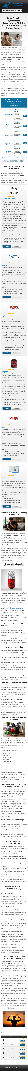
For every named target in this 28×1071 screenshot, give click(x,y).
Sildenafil (3, 628)
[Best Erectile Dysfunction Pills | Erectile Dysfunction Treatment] (13, 7)
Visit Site (7, 246)
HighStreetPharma (8, 199)
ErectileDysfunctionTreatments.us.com (11, 1069)
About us (23, 1069)
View (25, 115)
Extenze (4, 265)
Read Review (16, 246)
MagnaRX (5, 372)
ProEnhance (6, 478)
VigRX (4, 316)
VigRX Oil (12, 1057)
